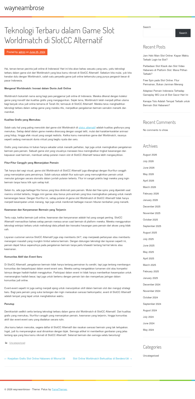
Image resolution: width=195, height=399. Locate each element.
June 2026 (148, 167)
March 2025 (149, 265)
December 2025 (151, 206)
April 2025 (148, 258)
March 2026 (149, 187)
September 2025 (152, 226)
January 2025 (150, 278)
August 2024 (150, 310)
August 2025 (150, 232)
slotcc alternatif (87, 127)
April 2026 (148, 180)
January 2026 (150, 200)
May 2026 (148, 174)
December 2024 (151, 284)
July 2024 (148, 317)
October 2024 (150, 297)
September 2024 (152, 304)
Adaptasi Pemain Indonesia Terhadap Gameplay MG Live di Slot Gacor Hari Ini (165, 92)
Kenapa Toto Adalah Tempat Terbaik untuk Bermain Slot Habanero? (166, 103)
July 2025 (148, 239)
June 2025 (148, 245)
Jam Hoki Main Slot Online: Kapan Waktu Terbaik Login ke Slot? (166, 57)
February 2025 (151, 271)
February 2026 (151, 193)
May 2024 (148, 329)
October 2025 (150, 219)
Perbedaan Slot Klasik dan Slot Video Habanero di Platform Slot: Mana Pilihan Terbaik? (165, 70)
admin (22, 52)
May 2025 (148, 252)
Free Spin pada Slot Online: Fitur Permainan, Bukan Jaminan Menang (163, 82)
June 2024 (148, 323)
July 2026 (148, 161)
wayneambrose (24, 7)
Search (147, 27)
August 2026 (150, 154)
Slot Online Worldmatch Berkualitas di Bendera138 (102, 358)
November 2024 (151, 291)
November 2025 (151, 213)
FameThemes (59, 389)
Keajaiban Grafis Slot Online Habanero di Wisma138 (34, 358)
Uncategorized (17, 343)
